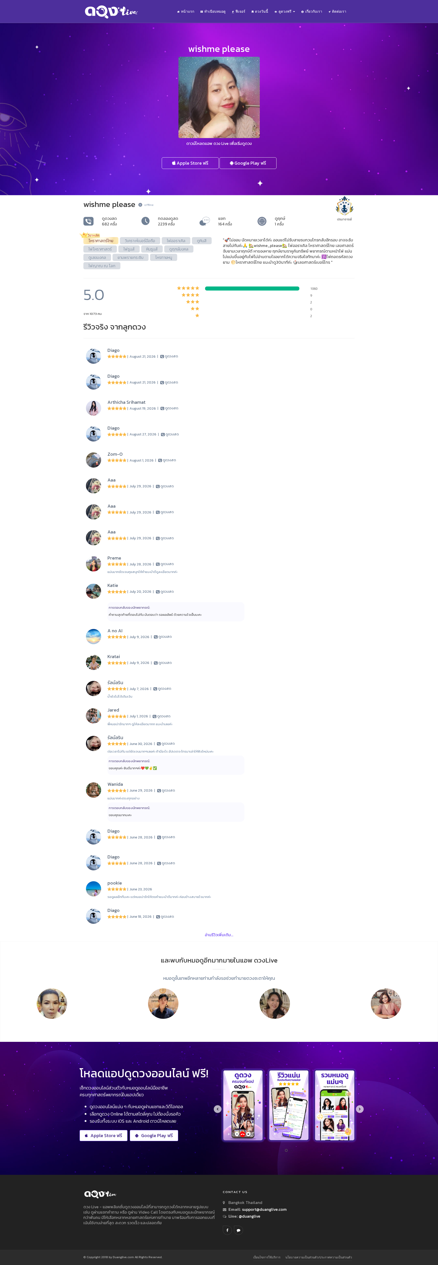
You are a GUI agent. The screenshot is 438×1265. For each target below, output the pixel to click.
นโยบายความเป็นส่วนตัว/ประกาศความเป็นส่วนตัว (318, 1257)
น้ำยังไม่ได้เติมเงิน (119, 696)
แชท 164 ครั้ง (225, 221)
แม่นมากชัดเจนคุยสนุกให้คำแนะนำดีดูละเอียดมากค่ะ (142, 571)
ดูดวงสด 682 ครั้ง (109, 221)
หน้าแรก (187, 11)
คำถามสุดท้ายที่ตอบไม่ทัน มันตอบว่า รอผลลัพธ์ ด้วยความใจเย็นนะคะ (155, 614)
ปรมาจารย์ (344, 219)
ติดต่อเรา (339, 11)
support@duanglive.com (264, 1209)
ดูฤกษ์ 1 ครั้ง (280, 221)
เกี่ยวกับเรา (313, 11)
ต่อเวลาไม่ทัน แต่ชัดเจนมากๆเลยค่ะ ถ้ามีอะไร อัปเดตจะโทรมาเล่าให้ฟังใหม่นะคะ (160, 751)
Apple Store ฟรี (192, 163)
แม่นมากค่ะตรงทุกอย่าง (123, 798)
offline (149, 205)
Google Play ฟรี (249, 163)
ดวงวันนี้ (261, 11)
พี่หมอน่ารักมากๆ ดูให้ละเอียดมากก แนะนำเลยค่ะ (139, 724)
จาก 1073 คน (92, 313)
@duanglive (249, 1216)
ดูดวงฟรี (286, 11)
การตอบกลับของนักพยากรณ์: (129, 607)
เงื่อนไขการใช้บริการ (266, 1257)
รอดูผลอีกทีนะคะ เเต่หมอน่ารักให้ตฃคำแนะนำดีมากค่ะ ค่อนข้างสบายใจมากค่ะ (159, 896)
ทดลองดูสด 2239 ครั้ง (168, 221)
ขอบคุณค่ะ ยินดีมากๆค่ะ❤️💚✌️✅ (133, 768)
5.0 (93, 294)
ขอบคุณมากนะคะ (120, 815)
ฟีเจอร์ (240, 11)
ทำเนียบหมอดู (215, 11)
